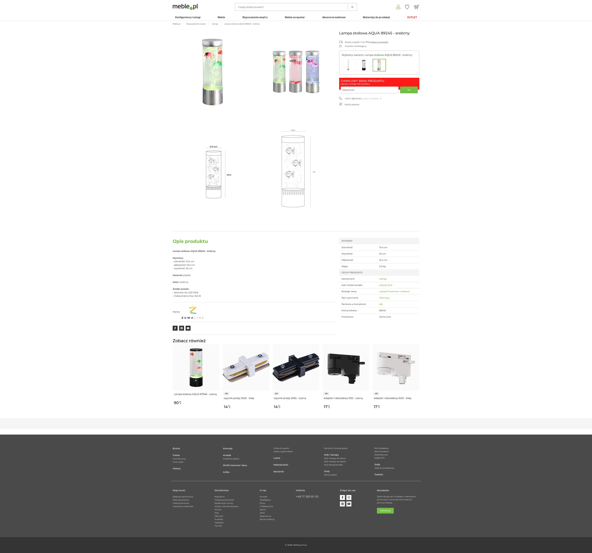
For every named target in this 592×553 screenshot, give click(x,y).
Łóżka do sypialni (281, 448)
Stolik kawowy (381, 455)
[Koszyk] (416, 7)
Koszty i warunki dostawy (226, 506)
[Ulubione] (407, 7)
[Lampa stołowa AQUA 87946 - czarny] (363, 65)
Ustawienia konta (181, 503)
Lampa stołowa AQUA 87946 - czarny (195, 394)
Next (420, 380)
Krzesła (227, 455)
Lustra (276, 458)
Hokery (177, 468)
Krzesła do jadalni (231, 459)
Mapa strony (265, 516)
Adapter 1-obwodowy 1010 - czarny (343, 398)
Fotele (176, 455)
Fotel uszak (178, 462)
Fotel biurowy (179, 459)
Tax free (218, 526)
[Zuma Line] (193, 312)
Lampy (383, 278)
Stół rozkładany (381, 448)
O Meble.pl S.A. (266, 506)
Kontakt (263, 496)
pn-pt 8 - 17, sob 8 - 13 (363, 98)
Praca (262, 503)
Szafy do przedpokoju (384, 468)
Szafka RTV (379, 458)
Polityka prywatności (224, 500)
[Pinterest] (342, 503)
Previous (172, 380)
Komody (227, 448)
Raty (217, 513)
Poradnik (219, 519)
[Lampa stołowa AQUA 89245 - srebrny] (379, 65)
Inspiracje (219, 522)
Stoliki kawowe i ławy (235, 465)
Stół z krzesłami (381, 451)
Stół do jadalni (330, 475)
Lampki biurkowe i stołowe (394, 291)
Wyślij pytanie (352, 104)
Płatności (219, 516)
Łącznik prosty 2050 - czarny (290, 398)
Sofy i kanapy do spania (335, 461)
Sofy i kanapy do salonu (335, 458)
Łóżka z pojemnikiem (283, 451)
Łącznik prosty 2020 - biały (239, 398)
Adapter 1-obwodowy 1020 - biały (392, 398)
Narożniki (278, 471)
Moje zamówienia (181, 500)
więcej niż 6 (385, 285)
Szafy (377, 464)
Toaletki (378, 474)
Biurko (176, 448)
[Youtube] (348, 503)
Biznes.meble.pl (267, 519)
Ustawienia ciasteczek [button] (183, 506)
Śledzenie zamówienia (183, 496)
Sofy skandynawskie (333, 465)
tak (381, 304)
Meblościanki (280, 464)
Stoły (327, 471)
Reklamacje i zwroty (224, 503)
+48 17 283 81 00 (307, 496)
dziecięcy (384, 297)
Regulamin (220, 496)
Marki (262, 513)
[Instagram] (348, 497)
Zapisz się (385, 511)
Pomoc (218, 509)
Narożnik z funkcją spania (335, 448)
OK (408, 90)
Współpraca (265, 500)
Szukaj (352, 7)
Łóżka (226, 472)
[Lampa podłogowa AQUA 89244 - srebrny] (348, 65)
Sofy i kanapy (331, 454)
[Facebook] (342, 497)
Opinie (263, 509)
